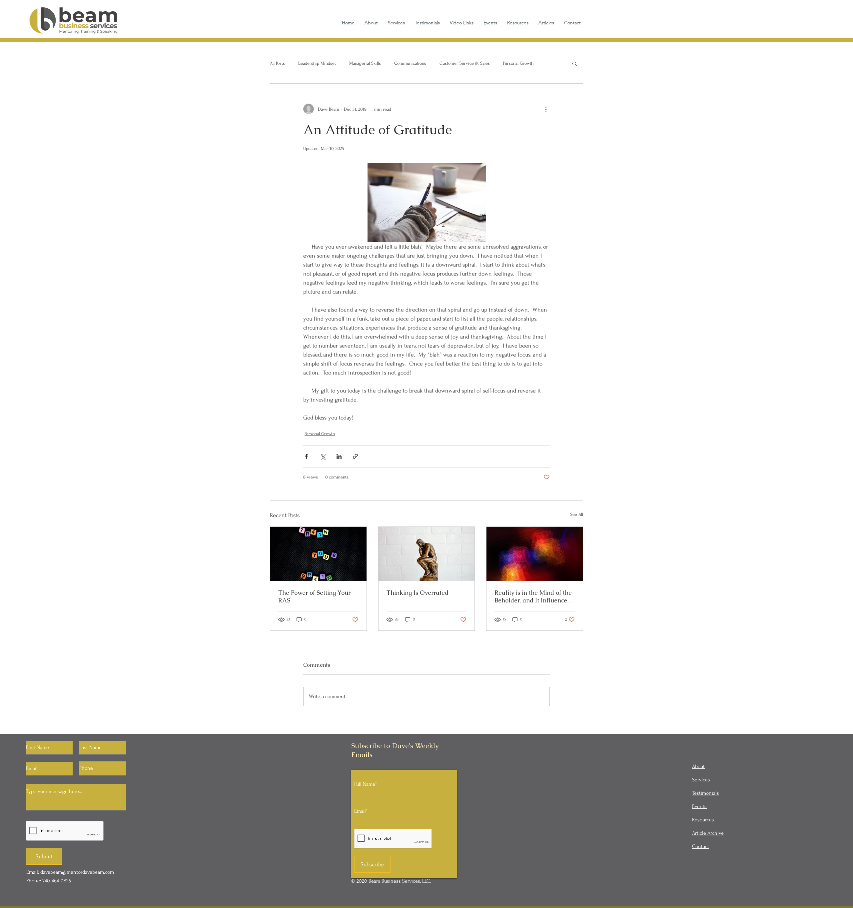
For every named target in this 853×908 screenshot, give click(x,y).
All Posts (277, 63)
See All (576, 514)
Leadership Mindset (317, 63)
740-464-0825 (56, 881)
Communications (410, 63)
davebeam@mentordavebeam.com (77, 872)
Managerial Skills (365, 63)
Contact (700, 846)
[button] (574, 63)
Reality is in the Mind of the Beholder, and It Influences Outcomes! (533, 596)
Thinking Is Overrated (417, 592)
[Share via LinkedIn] (339, 456)
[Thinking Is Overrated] (427, 554)
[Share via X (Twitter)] (323, 456)
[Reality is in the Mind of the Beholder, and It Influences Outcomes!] (534, 554)
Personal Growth (518, 63)
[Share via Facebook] (306, 456)
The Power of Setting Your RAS (314, 596)
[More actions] (546, 109)
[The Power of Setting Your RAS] (318, 554)
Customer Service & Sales (464, 63)
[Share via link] (355, 456)
